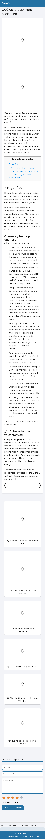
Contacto (10, 836)
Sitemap (35, 836)
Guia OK (6, 3)
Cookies (18, 836)
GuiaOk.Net (19, 834)
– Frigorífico (12, 164)
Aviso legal (27, 836)
